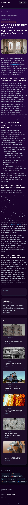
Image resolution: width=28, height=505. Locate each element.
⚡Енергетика (5, 473)
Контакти (11, 6)
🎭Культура (12, 479)
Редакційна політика (6, 490)
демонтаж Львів (15, 64)
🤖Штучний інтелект (16, 476)
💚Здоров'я (21, 479)
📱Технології (5, 476)
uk (21, 2)
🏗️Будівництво (15, 473)
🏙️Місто (4, 479)
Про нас (4, 6)
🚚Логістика (12, 481)
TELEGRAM (3, 497)
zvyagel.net (18, 503)
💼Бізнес (4, 481)
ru (24, 2)
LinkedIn (17, 293)
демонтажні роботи (15, 224)
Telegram (9, 293)
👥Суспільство (22, 481)
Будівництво (10, 11)
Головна (3, 11)
